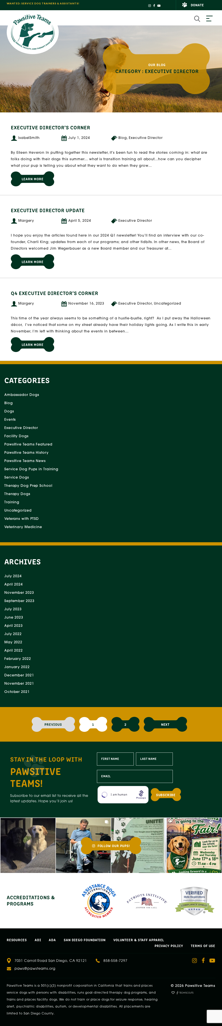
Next (165, 724)
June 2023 (13, 617)
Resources (17, 939)
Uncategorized (18, 510)
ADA (52, 939)
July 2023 (13, 609)
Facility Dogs (16, 436)
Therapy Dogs (17, 494)
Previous (53, 724)
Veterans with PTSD (21, 519)
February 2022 (17, 659)
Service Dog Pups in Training (31, 469)
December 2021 (19, 675)
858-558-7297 (115, 961)
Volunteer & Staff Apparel (138, 939)
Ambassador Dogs (21, 395)
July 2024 (13, 576)
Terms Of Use (203, 945)
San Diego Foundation (85, 939)
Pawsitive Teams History (26, 453)
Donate (197, 4)
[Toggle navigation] (209, 19)
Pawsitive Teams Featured (28, 444)
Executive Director (21, 428)
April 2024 (13, 584)
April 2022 (13, 650)
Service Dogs (16, 477)
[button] (28, 845)
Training (11, 502)
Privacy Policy (169, 945)
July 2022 (13, 634)
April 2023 (13, 626)
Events (10, 420)
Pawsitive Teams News (25, 461)
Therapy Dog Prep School (28, 486)
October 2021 (17, 692)
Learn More (33, 178)
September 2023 (19, 601)
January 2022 (17, 667)
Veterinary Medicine (23, 527)
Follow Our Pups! (113, 845)
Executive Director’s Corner (50, 127)
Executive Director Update (48, 210)
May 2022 (13, 642)
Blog (8, 403)
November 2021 (19, 684)
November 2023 (19, 593)
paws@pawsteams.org (35, 969)
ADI (38, 939)
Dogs (9, 411)
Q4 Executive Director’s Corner (54, 293)
